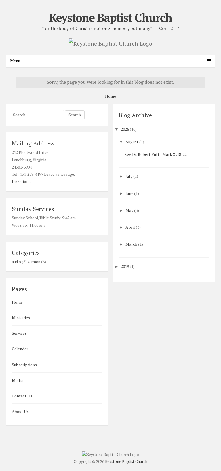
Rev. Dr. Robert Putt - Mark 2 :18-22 (155, 154)
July (128, 176)
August (131, 141)
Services (19, 333)
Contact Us (22, 396)
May (129, 210)
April (130, 227)
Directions (21, 181)
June (129, 193)
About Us (20, 411)
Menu (15, 60)
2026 (125, 129)
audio (16, 261)
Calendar (20, 349)
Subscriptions (24, 364)
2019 (125, 266)
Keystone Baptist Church (110, 17)
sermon (34, 261)
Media (17, 380)
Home (110, 96)
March (131, 244)
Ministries (21, 317)
